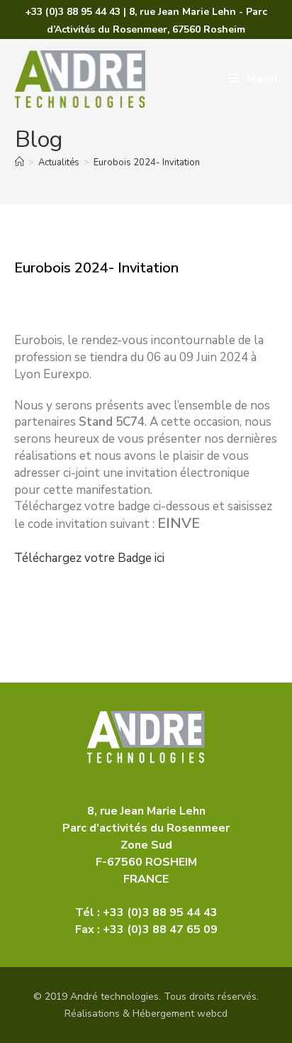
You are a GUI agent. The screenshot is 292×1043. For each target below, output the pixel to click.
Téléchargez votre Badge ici (90, 558)
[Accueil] (19, 162)
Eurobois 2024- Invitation (147, 162)
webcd (212, 1013)
